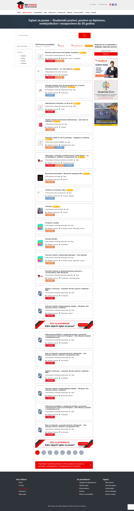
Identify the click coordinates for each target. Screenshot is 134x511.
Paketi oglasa (109, 488)
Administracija (64, 278)
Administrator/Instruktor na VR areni (59, 103)
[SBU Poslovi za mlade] (34, 5)
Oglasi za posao (27, 12)
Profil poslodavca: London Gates (53, 124)
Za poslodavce (38, 12)
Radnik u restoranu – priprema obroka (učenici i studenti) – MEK (67, 289)
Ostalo (62, 109)
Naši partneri (109, 482)
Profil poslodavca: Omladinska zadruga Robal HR (57, 89)
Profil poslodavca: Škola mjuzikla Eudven (55, 193)
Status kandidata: (22, 46)
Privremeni (23, 63)
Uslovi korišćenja (110, 491)
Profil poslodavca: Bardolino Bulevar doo (55, 55)
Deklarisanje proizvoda (68, 163)
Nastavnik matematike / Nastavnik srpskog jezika (64, 173)
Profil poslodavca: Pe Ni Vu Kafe (53, 72)
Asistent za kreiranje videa (55, 190)
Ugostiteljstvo (77, 58)
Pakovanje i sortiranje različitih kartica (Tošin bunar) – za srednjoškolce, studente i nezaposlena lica (67, 156)
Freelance (23, 55)
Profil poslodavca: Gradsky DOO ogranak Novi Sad (57, 106)
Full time (23, 58)
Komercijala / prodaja (66, 228)
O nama (87, 12)
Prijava (94, 4)
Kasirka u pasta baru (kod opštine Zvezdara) (62, 52)
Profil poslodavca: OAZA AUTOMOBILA (54, 142)
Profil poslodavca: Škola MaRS (52, 176)
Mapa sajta (22, 494)
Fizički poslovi (64, 92)
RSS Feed (89, 46)
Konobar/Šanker (51, 239)
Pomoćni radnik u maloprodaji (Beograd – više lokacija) (66, 255)
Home (19, 12)
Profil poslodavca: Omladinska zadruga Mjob (56, 225)
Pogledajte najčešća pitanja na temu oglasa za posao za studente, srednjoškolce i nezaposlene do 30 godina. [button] (61, 465)
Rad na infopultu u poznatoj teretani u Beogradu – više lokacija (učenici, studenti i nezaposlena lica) (65, 354)
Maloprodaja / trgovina (67, 58)
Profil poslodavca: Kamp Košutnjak (54, 209)
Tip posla (20, 52)
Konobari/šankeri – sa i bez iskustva (59, 69)
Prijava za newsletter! (86, 494)
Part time (23, 60)
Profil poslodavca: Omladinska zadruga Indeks (56, 292)
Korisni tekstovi (84, 488)
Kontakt (93, 12)
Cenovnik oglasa (110, 485)
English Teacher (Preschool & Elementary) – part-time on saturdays (66, 120)
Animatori (65, 196)
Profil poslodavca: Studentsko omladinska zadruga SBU (59, 160)
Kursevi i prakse (78, 12)
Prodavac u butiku (52, 223)
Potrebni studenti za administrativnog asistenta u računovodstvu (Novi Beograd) (63, 271)
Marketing (71, 196)
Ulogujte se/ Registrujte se (87, 482)
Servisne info (61, 12)
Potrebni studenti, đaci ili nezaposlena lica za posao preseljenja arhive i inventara (65, 86)
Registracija (103, 4)
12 (75, 452)
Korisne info (52, 12)
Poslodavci (22, 491)
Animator (49, 206)
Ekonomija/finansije (74, 278)
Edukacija (63, 127)
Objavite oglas (84, 485)
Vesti (45, 12)
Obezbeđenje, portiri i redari (68, 145)
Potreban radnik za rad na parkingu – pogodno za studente (67, 138)
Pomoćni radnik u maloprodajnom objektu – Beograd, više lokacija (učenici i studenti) (67, 307)
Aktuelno (69, 12)
